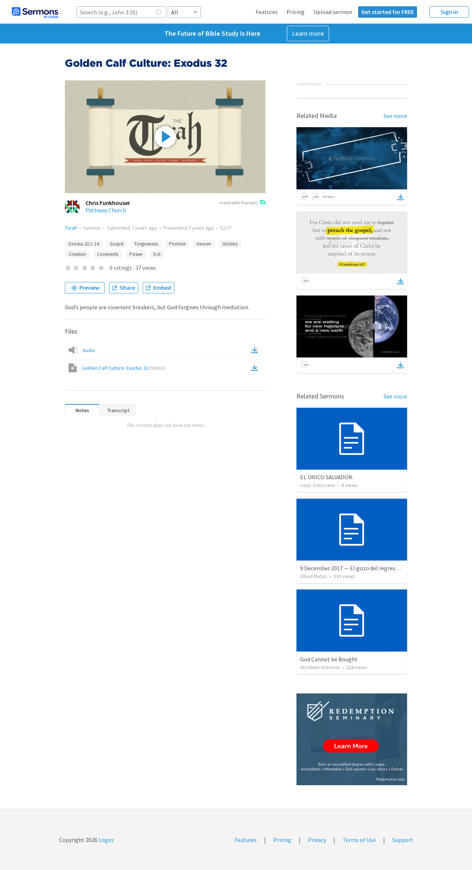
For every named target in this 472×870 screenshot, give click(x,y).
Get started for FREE (387, 11)
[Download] (400, 197)
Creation (77, 254)
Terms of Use (359, 839)
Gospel (117, 244)
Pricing (296, 11)
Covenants (107, 254)
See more (395, 115)
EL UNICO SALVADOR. (326, 477)
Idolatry (230, 244)
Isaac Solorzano (317, 485)
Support (402, 839)
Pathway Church (106, 210)
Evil (156, 254)
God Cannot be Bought (329, 659)
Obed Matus (313, 576)
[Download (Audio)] (256, 350)
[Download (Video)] (256, 367)
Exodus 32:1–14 (84, 244)
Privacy (317, 839)
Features (267, 11)
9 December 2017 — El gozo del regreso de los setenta (367, 568)
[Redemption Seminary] (351, 739)
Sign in (449, 11)
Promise (177, 244)
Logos (105, 839)
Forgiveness (146, 244)
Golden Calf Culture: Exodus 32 (123, 368)
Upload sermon (332, 11)
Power (135, 254)
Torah (71, 228)
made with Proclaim (238, 202)
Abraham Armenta (320, 667)
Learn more (308, 33)
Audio (89, 350)
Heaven (204, 244)
